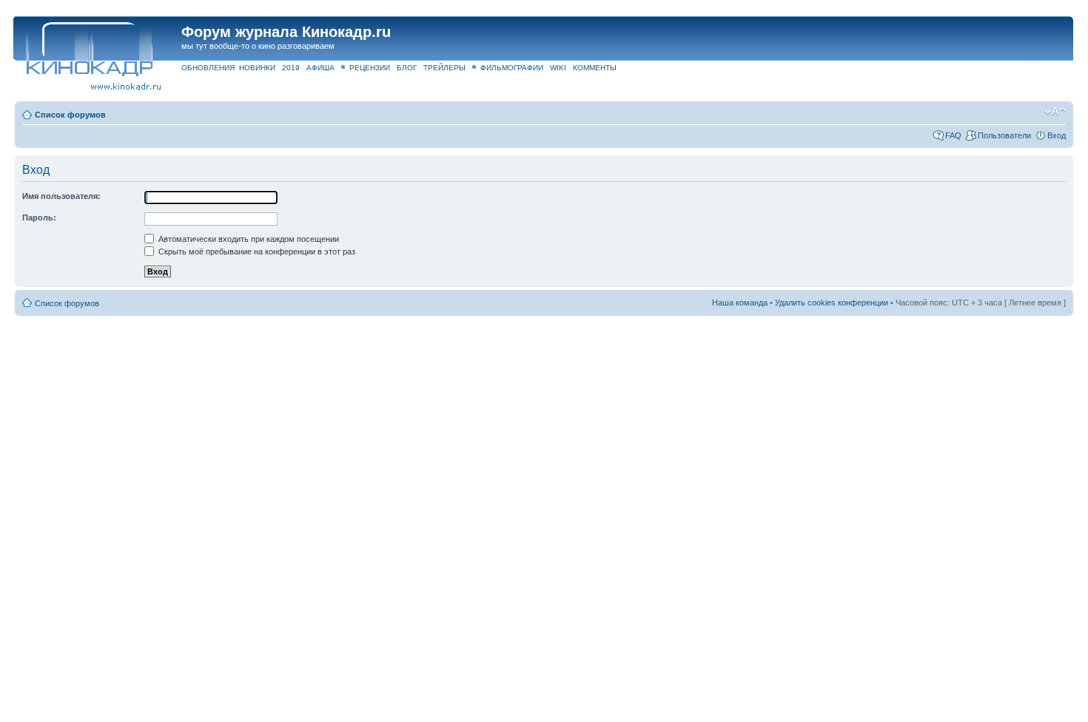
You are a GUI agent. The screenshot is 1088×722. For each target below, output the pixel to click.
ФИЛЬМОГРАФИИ (511, 68)
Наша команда (740, 302)
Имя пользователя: (61, 196)
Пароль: (39, 217)
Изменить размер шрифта (1055, 111)
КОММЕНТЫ (595, 68)
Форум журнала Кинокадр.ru (286, 32)
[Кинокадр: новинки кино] (88, 48)
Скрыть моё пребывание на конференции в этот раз (255, 251)
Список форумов (70, 114)
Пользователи (1004, 135)
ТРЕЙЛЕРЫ (444, 68)
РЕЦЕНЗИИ (369, 68)
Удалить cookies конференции (831, 302)
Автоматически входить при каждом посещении (247, 239)
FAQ (953, 135)
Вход (1056, 135)
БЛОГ (407, 68)
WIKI (558, 68)
